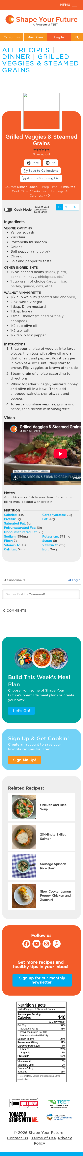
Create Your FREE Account (41, 588)
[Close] (76, 562)
